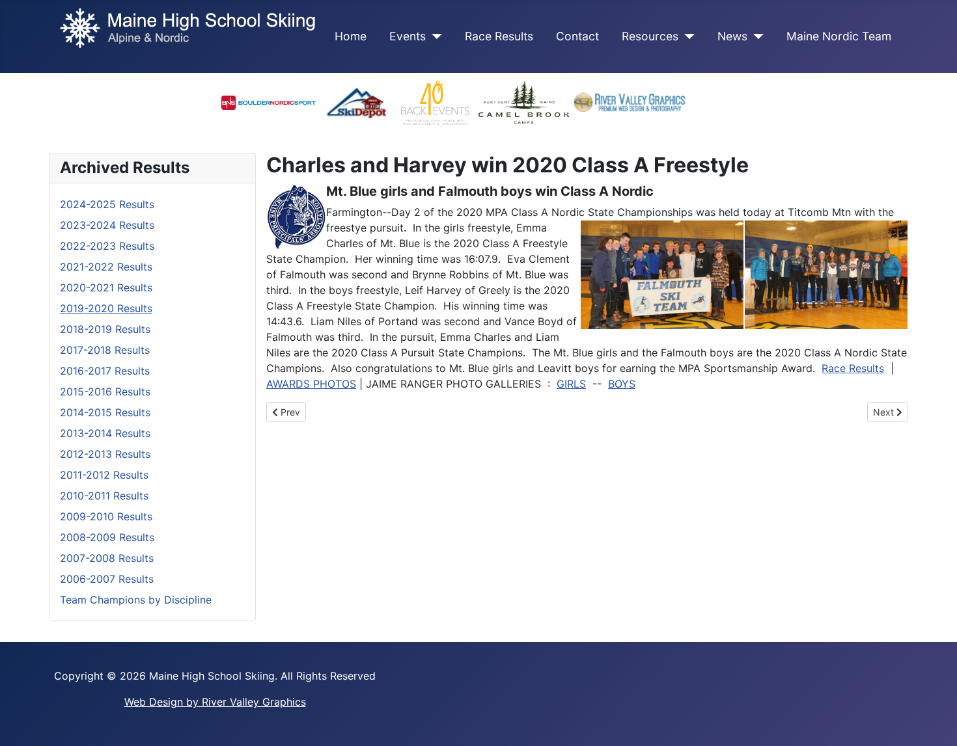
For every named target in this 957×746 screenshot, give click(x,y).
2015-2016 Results (105, 391)
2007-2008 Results (107, 558)
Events (407, 36)
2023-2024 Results (107, 225)
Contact (577, 36)
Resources (650, 36)
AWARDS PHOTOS (311, 383)
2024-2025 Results (107, 204)
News (732, 36)
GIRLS (571, 383)
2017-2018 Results (105, 349)
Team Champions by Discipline (136, 599)
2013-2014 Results (105, 433)
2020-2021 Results (106, 287)
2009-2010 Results (106, 516)
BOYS (621, 383)
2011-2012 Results (104, 474)
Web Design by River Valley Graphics (215, 701)
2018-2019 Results (105, 329)
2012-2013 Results (105, 453)
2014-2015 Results (105, 412)
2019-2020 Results (106, 308)
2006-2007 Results (107, 578)
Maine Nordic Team (838, 36)
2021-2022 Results (106, 266)
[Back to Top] (934, 722)
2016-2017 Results (105, 370)
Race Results (499, 36)
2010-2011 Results (104, 495)
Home (351, 36)
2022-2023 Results (107, 245)
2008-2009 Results (107, 537)
